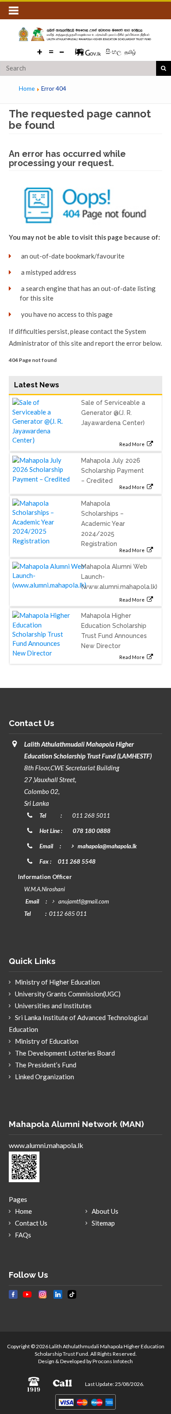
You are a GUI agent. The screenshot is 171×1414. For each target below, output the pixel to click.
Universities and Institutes (53, 1006)
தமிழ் (130, 52)
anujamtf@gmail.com (83, 901)
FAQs (23, 1235)
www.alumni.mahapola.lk (46, 1145)
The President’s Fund (45, 1065)
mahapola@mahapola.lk (107, 846)
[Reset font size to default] (50, 51)
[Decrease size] (61, 51)
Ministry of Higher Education (57, 982)
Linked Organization (44, 1077)
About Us (105, 1211)
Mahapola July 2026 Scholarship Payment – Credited (112, 470)
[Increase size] (40, 51)
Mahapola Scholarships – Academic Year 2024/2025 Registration (103, 523)
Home (23, 1211)
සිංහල (114, 51)
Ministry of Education (46, 1041)
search (163, 68)
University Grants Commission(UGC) (68, 994)
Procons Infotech (113, 1361)
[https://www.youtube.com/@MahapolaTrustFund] (27, 1299)
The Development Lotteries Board (65, 1053)
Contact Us (31, 1223)
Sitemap (103, 1223)
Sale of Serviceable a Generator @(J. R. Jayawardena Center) (113, 412)
